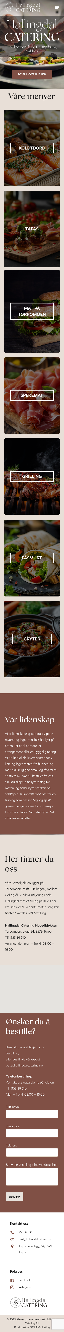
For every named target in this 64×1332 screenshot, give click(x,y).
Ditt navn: (13, 1107)
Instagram (24, 1287)
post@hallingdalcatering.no (24, 1065)
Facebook (24, 1280)
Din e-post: (13, 1126)
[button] (57, 7)
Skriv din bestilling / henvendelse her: (31, 1165)
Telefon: (11, 1145)
